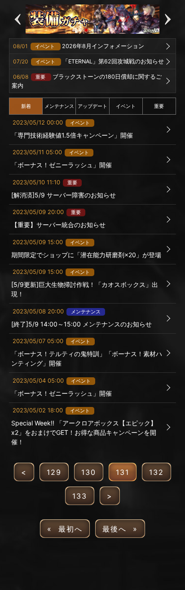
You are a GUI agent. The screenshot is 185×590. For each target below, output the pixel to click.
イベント (126, 106)
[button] (17, 19)
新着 (26, 106)
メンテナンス (59, 106)
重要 (159, 106)
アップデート (92, 106)
